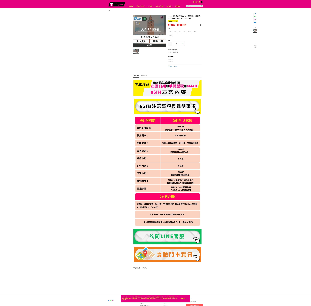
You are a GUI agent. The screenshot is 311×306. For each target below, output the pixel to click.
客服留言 (165, 303)
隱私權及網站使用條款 (145, 305)
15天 (189, 31)
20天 (194, 31)
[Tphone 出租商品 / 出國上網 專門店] (117, 4)
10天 (184, 31)
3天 (170, 31)
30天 (170, 35)
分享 (171, 66)
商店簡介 (142, 303)
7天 (179, 31)
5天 (175, 31)
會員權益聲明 (165, 305)
